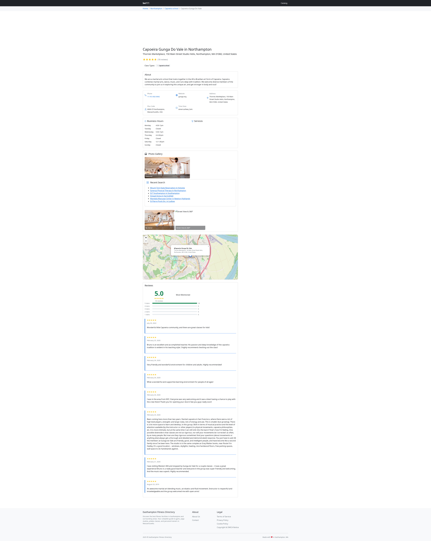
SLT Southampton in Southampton (165, 193)
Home (145, 8)
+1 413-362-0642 (153, 97)
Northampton (156, 8)
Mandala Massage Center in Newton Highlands (170, 198)
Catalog (284, 3)
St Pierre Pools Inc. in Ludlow (162, 201)
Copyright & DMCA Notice (228, 527)
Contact (195, 520)
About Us (196, 516)
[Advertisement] (215, 27)
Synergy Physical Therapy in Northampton (168, 190)
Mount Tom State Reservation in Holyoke (167, 188)
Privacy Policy (222, 520)
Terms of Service (224, 516)
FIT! (146, 3)
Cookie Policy (222, 524)
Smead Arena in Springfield (161, 196)
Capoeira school (171, 8)
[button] (208, 246)
